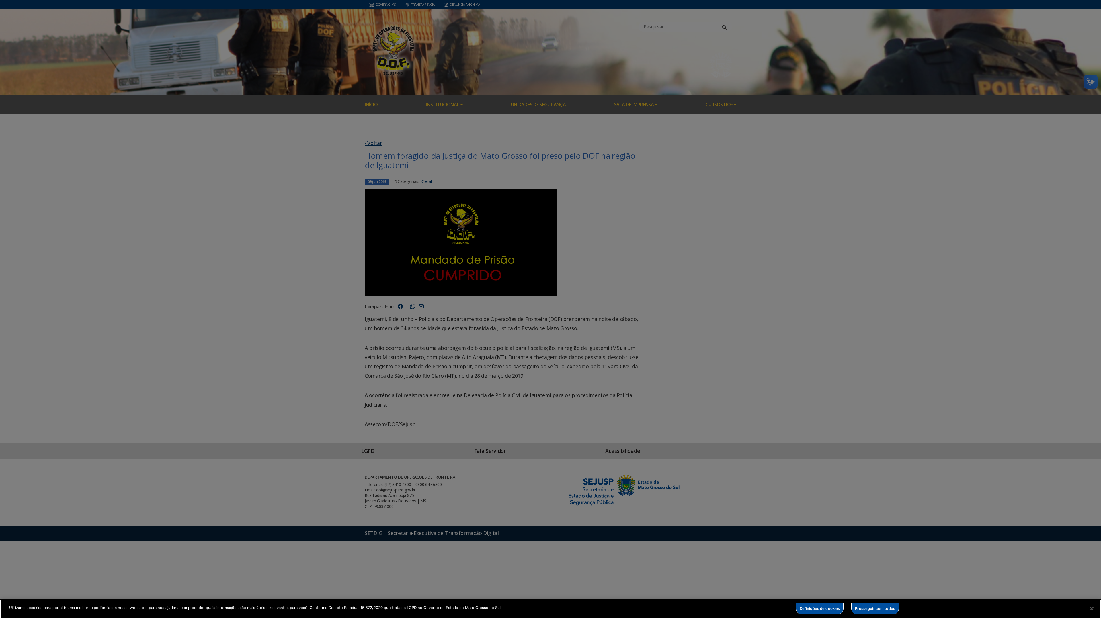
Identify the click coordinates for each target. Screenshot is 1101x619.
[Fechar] (1092, 608)
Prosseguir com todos (875, 608)
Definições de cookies (820, 608)
